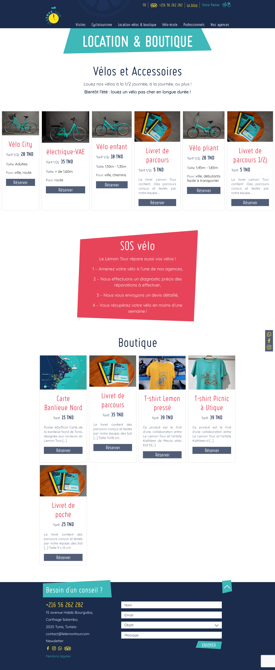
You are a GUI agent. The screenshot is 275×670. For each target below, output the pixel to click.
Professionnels (194, 25)
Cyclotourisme (102, 25)
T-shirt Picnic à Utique (212, 403)
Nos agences (220, 25)
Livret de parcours (112, 400)
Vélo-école (169, 25)
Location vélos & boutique (137, 25)
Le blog (192, 4)
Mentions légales (58, 656)
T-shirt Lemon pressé (162, 403)
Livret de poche (63, 509)
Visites (81, 25)
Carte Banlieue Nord (63, 403)
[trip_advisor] (153, 5)
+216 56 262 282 (64, 604)
